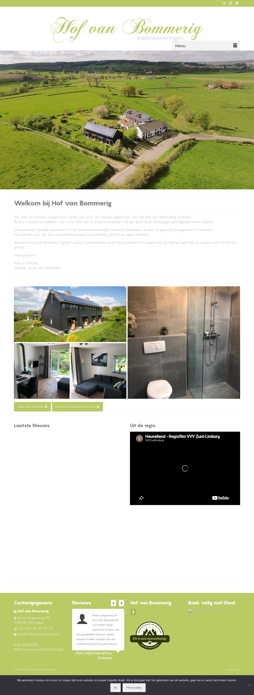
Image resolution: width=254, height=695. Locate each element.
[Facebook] (133, 612)
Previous (113, 603)
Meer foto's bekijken (30, 406)
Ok (115, 687)
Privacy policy (134, 687)
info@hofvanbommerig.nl (38, 634)
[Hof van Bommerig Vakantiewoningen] (127, 29)
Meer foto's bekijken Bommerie (76, 406)
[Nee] (249, 685)
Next (121, 603)
